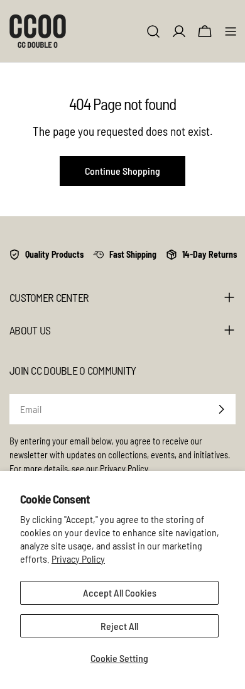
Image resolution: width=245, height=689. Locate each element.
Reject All (119, 626)
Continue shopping (122, 171)
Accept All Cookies (119, 592)
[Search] (153, 31)
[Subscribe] (221, 409)
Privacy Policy (78, 559)
